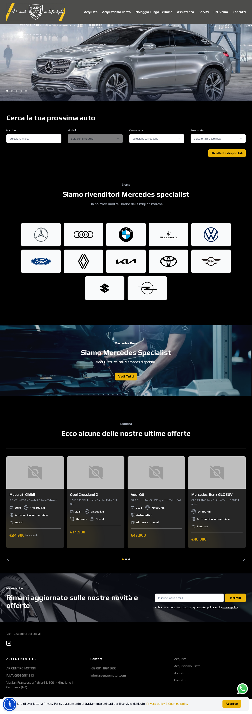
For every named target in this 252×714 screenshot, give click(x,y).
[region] (126, 508)
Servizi (204, 12)
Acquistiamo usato (116, 12)
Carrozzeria (136, 130)
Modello (72, 130)
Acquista (90, 12)
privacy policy (230, 607)
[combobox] (33, 138)
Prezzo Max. (198, 130)
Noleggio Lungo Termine (153, 12)
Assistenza (185, 12)
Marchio (11, 130)
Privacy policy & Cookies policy (167, 704)
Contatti (239, 12)
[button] (9, 704)
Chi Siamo (220, 12)
